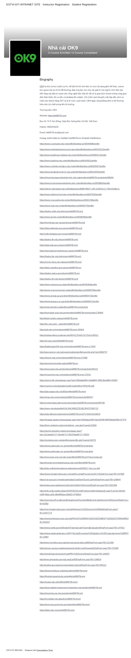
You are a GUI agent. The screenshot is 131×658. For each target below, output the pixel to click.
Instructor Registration (56, 4)
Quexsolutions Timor (44, 650)
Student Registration (84, 4)
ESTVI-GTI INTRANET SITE (23, 4)
